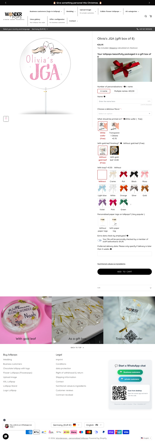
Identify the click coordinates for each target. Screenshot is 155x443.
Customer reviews (64, 390)
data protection (63, 368)
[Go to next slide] (149, 2)
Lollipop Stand (10, 386)
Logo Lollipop (9, 390)
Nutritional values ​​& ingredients (111, 264)
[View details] (77, 320)
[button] (146, 438)
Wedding (7, 359)
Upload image (10, 377)
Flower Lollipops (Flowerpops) (17, 372)
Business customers (12, 364)
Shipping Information (66, 377)
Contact (60, 381)
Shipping (113, 48)
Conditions (61, 364)
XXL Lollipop (9, 381)
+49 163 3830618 (145, 29)
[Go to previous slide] (5, 2)
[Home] (13, 16)
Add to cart (124, 271)
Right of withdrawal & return (69, 372)
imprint (59, 359)
